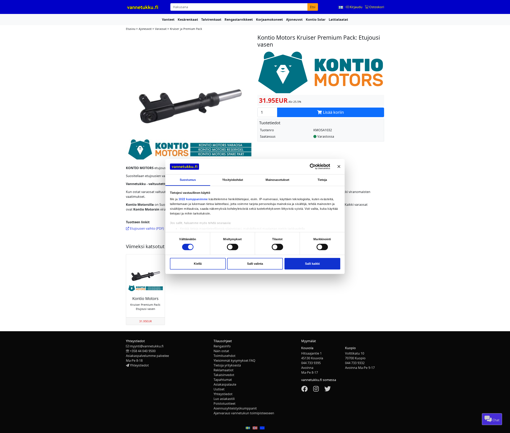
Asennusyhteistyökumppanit (235, 408)
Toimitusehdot (224, 356)
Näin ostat (221, 351)
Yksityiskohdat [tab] (232, 179)
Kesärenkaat (188, 19)
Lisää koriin (333, 112)
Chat (495, 420)
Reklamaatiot (223, 370)
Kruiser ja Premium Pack (186, 29)
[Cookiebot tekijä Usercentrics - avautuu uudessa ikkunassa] (312, 166)
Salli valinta (255, 263)
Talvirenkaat (211, 19)
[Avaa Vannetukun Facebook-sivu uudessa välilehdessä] (304, 390)
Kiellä (198, 263)
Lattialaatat (338, 19)
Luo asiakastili (224, 399)
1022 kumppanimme (193, 199)
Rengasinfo (222, 346)
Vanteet (168, 19)
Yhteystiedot (139, 365)
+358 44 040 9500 (143, 351)
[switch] (232, 247)
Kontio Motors (145, 298)
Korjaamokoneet (269, 19)
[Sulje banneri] (338, 166)
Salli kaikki (312, 263)
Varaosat (161, 29)
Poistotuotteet (224, 403)
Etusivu (130, 29)
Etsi (312, 7)
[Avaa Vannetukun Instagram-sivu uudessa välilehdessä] (316, 390)
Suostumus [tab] (188, 179)
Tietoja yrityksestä (227, 365)
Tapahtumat (223, 379)
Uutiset (219, 389)
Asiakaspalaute (225, 384)
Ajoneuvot (294, 19)
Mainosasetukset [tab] (277, 179)
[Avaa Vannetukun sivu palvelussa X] (327, 390)
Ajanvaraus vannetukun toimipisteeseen (244, 413)
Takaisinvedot (224, 375)
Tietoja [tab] (322, 179)
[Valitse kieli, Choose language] (341, 7)
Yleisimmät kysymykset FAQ (234, 360)
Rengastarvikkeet (239, 19)
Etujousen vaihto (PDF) (146, 228)
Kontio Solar (316, 19)
